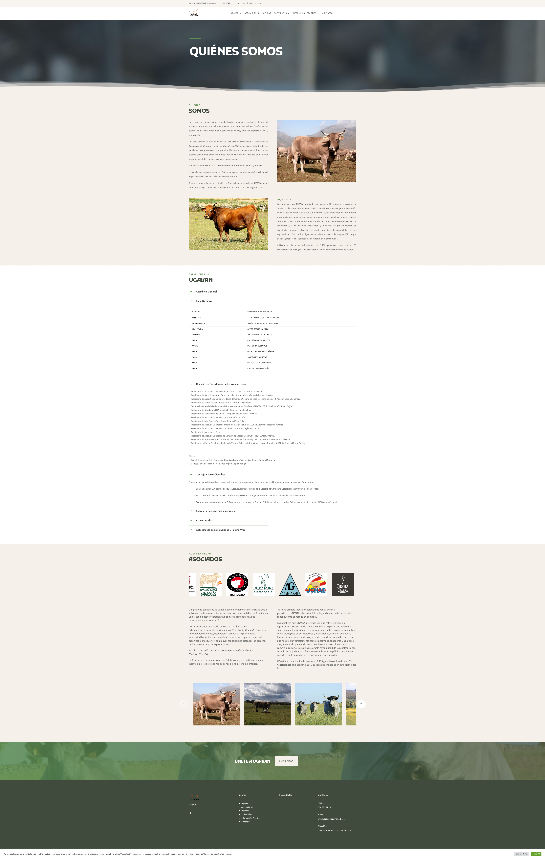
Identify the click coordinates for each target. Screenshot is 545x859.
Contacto (327, 13)
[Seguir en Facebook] (190, 813)
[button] (361, 704)
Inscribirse (286, 761)
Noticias (266, 13)
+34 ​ (226, 3)
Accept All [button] (536, 854)
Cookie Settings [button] (522, 854)
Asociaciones (252, 13)
